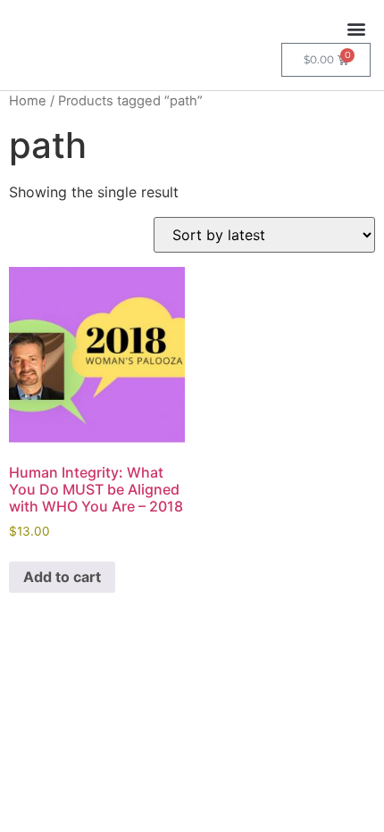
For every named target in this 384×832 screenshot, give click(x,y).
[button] (356, 28)
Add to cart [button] (62, 577)
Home (27, 101)
